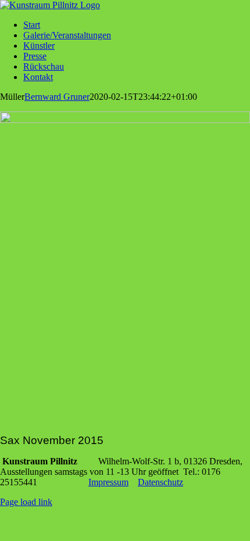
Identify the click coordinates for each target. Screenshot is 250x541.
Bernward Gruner (57, 97)
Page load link (26, 502)
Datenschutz (160, 482)
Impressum (108, 482)
